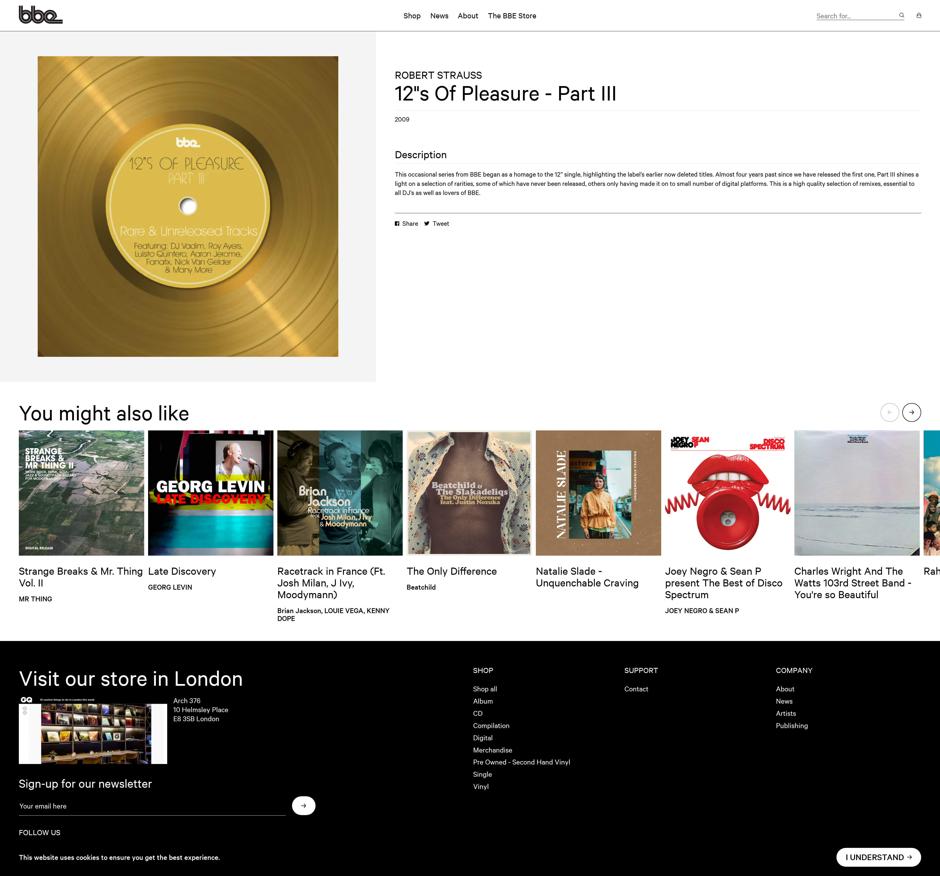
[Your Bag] (919, 15)
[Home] (41, 21)
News (439, 15)
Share (410, 223)
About (468, 15)
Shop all (485, 688)
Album (483, 700)
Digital (483, 737)
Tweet (441, 223)
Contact (636, 688)
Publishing (792, 725)
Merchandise (492, 749)
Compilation (491, 725)
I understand (875, 857)
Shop (412, 15)
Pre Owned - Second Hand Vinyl (521, 761)
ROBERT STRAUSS (438, 74)
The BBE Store (512, 15)
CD (477, 712)
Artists (786, 712)
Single (482, 773)
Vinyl (481, 786)
